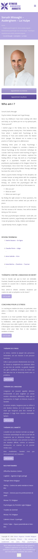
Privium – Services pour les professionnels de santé (18, 494)
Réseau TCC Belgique (11, 500)
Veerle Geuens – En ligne (14, 240)
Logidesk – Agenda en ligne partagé (15, 476)
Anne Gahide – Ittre (12, 256)
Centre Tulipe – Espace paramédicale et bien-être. (18, 525)
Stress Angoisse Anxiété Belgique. (25, 536)
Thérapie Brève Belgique (12, 481)
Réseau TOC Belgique (11, 515)
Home (3, 25)
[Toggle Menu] (35, 6)
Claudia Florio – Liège (13, 248)
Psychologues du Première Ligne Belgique (17, 505)
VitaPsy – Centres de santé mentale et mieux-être (18, 486)
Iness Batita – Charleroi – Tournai (17, 264)
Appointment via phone (19, 97)
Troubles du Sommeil (11, 510)
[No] (35, 551)
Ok (19, 555)
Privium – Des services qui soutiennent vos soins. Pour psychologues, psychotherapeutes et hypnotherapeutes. (19, 541)
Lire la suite (6, 296)
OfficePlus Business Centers (13, 471)
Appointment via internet (19, 91)
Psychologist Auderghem (15, 228)
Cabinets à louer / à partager (13, 519)
